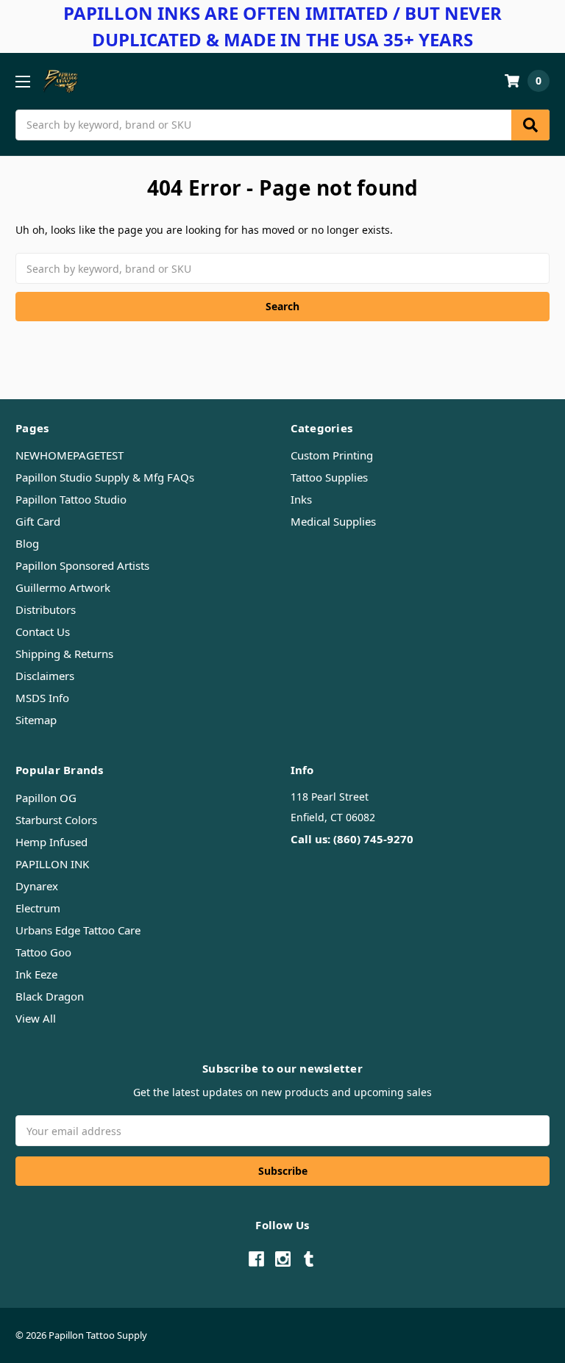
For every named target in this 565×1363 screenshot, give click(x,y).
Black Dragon (49, 996)
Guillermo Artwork (62, 587)
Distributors (45, 609)
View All (35, 1018)
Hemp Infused (51, 841)
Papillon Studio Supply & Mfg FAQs (104, 477)
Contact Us (42, 631)
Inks (301, 499)
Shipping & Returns (64, 653)
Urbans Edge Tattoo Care (78, 930)
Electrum (37, 908)
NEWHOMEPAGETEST (69, 455)
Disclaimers (44, 675)
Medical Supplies (333, 521)
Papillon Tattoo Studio (71, 499)
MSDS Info (42, 697)
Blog (27, 543)
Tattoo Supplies (329, 477)
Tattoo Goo (43, 952)
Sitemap (36, 719)
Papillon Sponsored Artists (82, 565)
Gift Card (37, 521)
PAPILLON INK (52, 863)
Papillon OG (46, 797)
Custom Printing (332, 455)
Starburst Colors (56, 819)
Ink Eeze (36, 974)
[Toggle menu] (22, 81)
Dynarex (36, 886)
